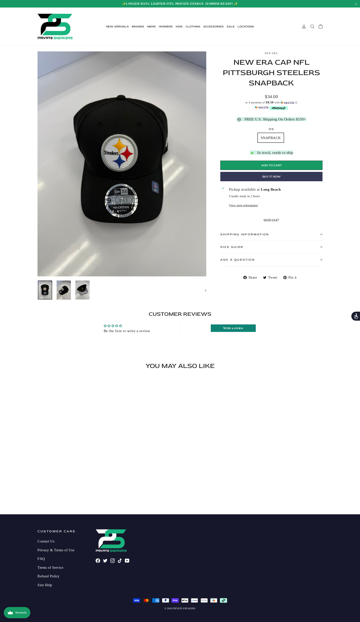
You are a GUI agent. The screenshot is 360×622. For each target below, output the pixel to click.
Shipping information (244, 234)
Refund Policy (49, 576)
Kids (179, 26)
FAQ (41, 559)
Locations (246, 26)
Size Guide (232, 247)
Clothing (193, 26)
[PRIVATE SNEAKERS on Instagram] (112, 560)
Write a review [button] (233, 328)
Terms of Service (50, 567)
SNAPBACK (271, 138)
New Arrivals (117, 26)
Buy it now (271, 176)
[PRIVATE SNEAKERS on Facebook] (98, 560)
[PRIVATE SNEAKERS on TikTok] (120, 560)
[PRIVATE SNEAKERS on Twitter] (105, 560)
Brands (138, 26)
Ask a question (237, 260)
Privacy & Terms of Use (56, 550)
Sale (231, 26)
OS (271, 129)
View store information (243, 205)
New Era (271, 53)
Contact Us (46, 541)
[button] (271, 102)
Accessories (213, 26)
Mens (151, 26)
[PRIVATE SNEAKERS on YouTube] (127, 560)
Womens (166, 26)
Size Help (45, 585)
